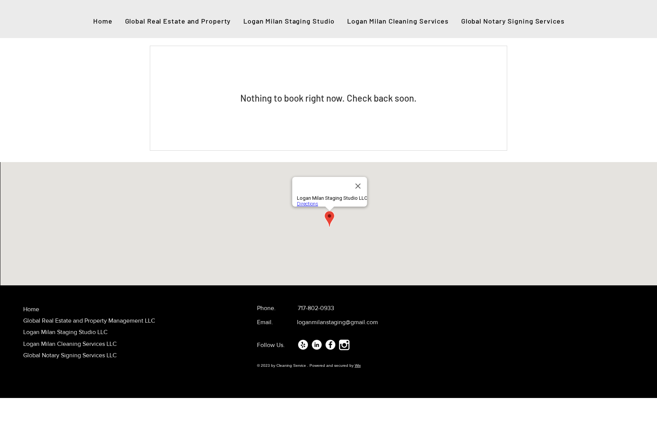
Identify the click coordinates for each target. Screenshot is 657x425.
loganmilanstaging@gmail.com (337, 322)
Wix (358, 365)
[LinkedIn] (317, 345)
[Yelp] (303, 345)
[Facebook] (330, 345)
